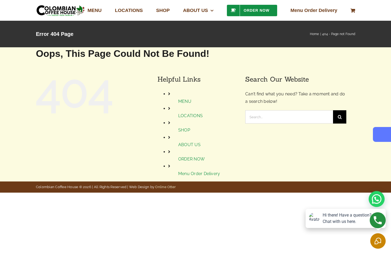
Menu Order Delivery (199, 173)
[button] (377, 199)
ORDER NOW (191, 159)
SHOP (184, 130)
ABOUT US (189, 144)
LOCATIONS (190, 115)
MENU (184, 101)
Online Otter (165, 187)
